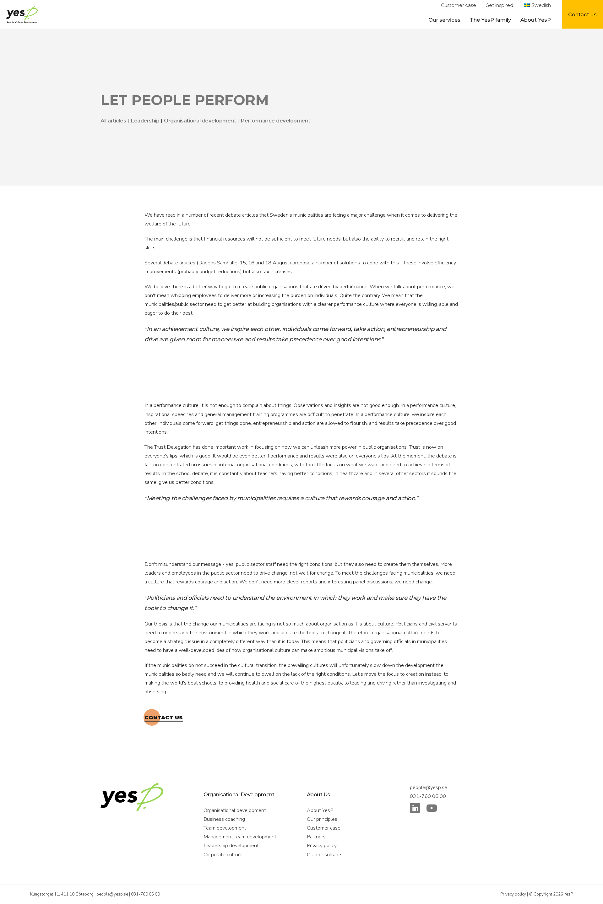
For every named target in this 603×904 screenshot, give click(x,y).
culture (385, 623)
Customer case (458, 5)
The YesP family (490, 20)
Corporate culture (223, 854)
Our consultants (325, 854)
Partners (316, 836)
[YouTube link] (431, 809)
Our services (444, 20)
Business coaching (224, 819)
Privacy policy (322, 845)
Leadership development (231, 845)
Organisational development (235, 810)
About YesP (535, 20)
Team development (225, 827)
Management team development (240, 836)
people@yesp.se (428, 787)
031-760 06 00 (428, 796)
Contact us (163, 717)
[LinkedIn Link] (415, 809)
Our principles (322, 819)
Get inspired (499, 5)
